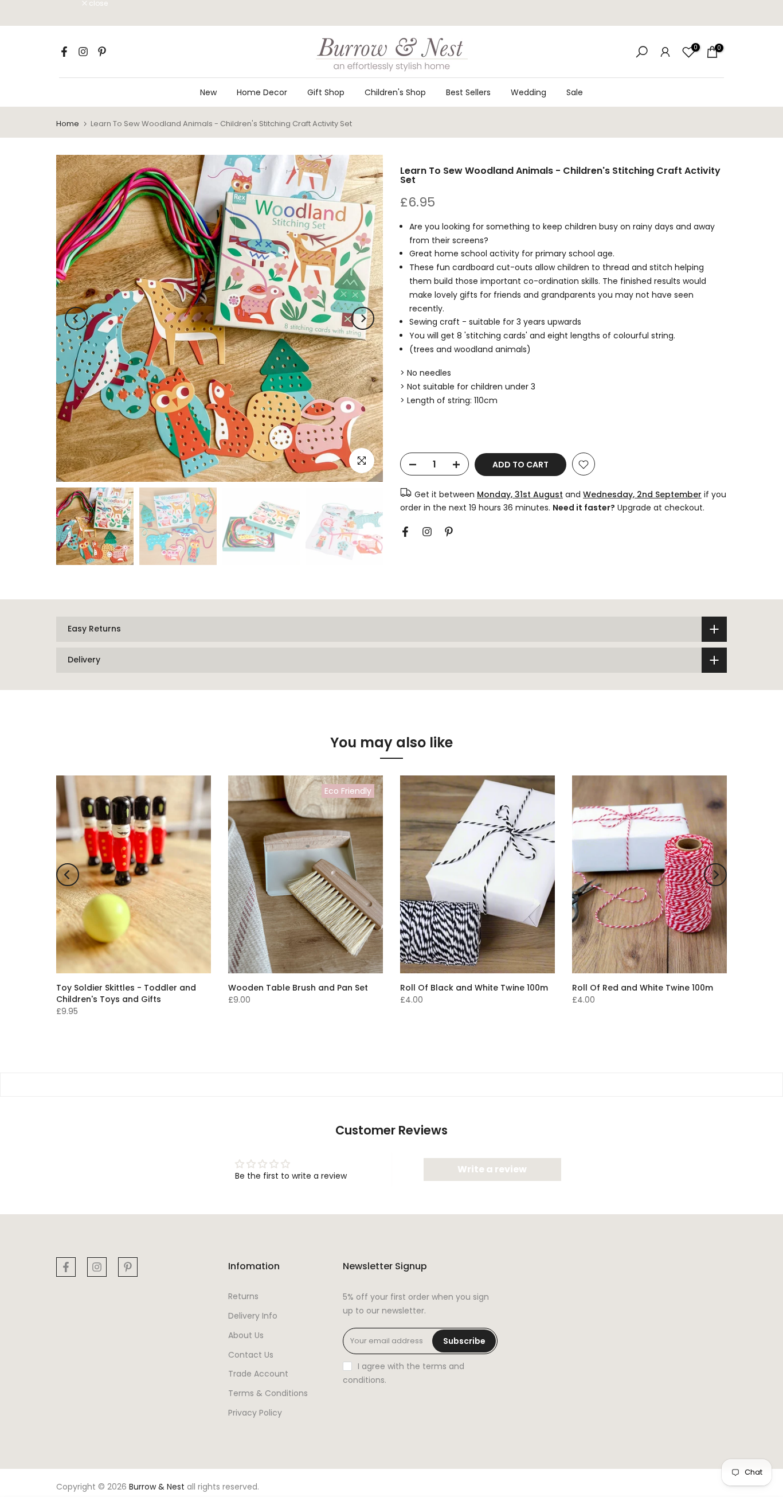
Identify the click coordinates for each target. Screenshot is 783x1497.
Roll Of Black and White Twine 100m (474, 987)
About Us (246, 1335)
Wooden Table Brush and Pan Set (298, 987)
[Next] (362, 318)
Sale (574, 92)
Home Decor (262, 92)
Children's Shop (395, 92)
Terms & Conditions (268, 1393)
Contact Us (250, 1354)
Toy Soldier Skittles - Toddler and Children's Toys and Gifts (126, 993)
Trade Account (258, 1373)
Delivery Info (252, 1315)
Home (67, 123)
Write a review (492, 1169)
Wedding (528, 92)
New (208, 92)
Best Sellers (468, 92)
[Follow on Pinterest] (102, 52)
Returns (243, 1296)
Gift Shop (325, 92)
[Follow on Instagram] (83, 52)
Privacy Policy (255, 1412)
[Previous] (76, 318)
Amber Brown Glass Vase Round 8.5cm (113, 1472)
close (71, 3)
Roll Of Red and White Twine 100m (642, 987)
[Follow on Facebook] (64, 52)
